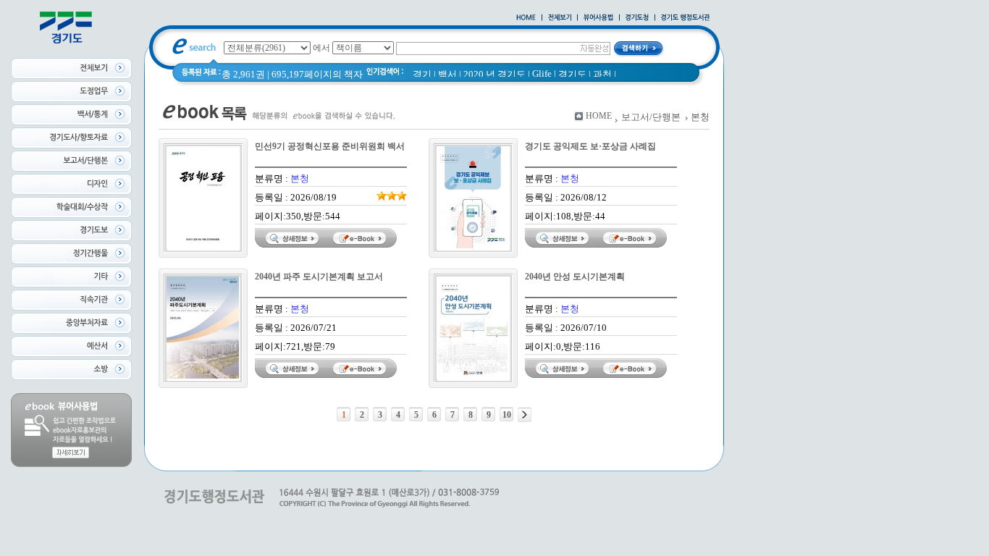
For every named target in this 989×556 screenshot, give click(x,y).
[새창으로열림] (637, 18)
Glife (542, 73)
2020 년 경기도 (494, 74)
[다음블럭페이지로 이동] (524, 415)
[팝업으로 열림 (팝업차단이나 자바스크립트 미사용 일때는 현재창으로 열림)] (598, 18)
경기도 (572, 74)
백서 (447, 74)
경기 (422, 74)
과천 (602, 74)
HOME (599, 116)
